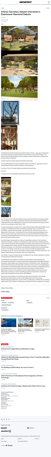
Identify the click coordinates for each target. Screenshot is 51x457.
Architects (4, 302)
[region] (25, 120)
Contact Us (37, 438)
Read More (38, 153)
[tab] (6, 182)
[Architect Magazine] (25, 2)
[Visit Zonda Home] (7, 445)
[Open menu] (48, 2)
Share (48, 8)
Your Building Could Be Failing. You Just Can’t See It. (17, 367)
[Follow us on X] (4, 419)
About (2, 438)
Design (2, 8)
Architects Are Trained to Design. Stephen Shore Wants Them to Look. (25, 330)
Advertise (20, 438)
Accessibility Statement (23, 441)
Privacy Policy (4, 441)
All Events (3, 408)
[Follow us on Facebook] (6, 419)
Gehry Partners (5, 310)
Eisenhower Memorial (6, 305)
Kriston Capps (5, 19)
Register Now (4, 397)
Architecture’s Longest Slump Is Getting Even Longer (42, 329)
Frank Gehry (29, 302)
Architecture (11, 302)
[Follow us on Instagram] (9, 419)
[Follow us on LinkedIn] (2, 419)
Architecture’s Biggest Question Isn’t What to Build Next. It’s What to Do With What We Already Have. (8, 331)
